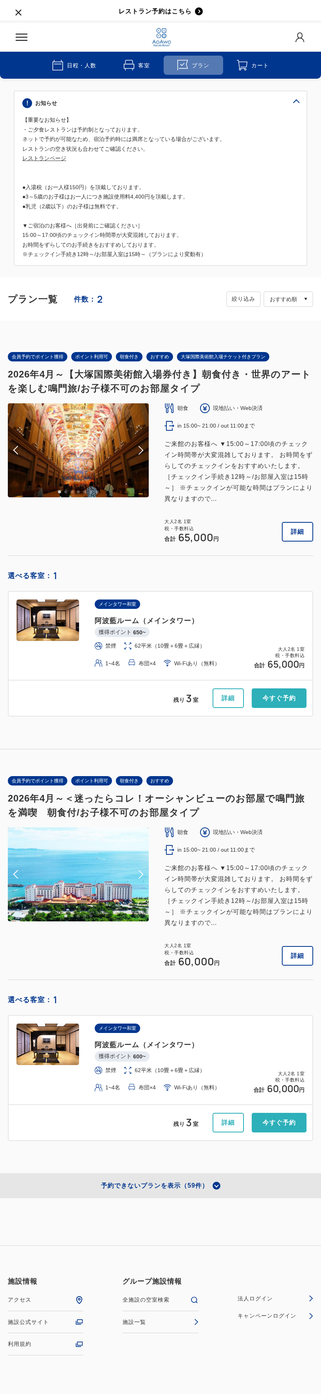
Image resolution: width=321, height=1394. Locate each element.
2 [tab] (65, 491)
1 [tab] (59, 491)
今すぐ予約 (279, 698)
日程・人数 (81, 65)
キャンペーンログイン (267, 1316)
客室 (144, 65)
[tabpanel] (78, 450)
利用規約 (19, 1344)
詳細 (297, 531)
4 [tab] (78, 491)
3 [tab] (72, 491)
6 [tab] (90, 491)
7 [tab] (97, 491)
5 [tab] (84, 491)
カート (260, 65)
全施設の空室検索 (146, 1299)
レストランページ (44, 158)
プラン (200, 65)
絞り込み (243, 299)
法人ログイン (255, 1298)
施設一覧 (134, 1322)
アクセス (19, 1299)
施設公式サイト (28, 1322)
